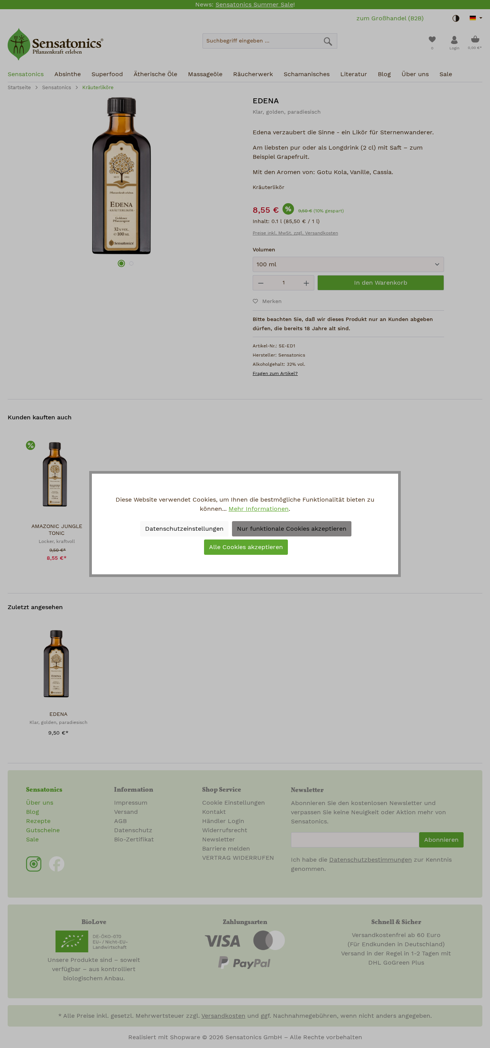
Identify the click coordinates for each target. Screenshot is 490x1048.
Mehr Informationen (259, 509)
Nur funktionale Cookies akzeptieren (291, 529)
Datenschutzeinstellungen (184, 529)
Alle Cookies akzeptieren (246, 547)
